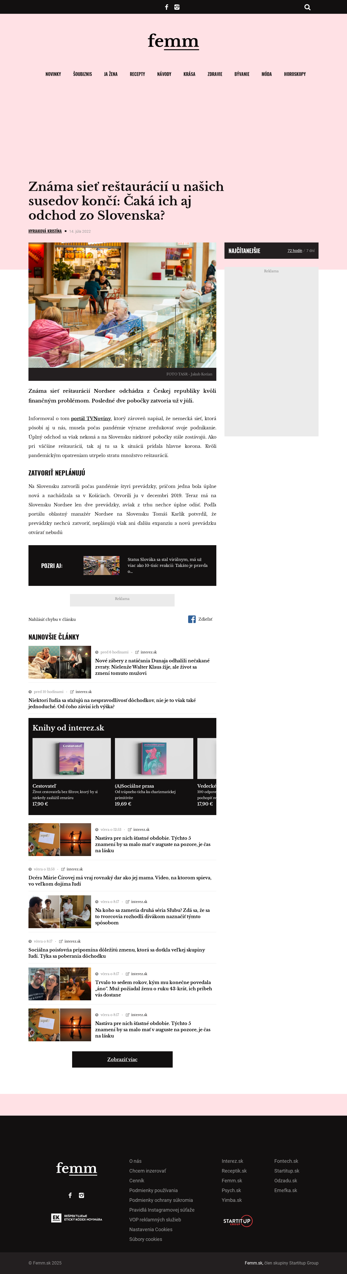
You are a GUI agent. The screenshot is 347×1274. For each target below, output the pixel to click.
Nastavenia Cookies (150, 1229)
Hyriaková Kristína (45, 231)
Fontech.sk (286, 1161)
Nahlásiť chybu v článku (52, 619)
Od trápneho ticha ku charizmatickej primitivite (145, 795)
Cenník (136, 1180)
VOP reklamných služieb (155, 1219)
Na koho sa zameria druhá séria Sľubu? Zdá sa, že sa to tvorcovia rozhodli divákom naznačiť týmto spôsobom (152, 916)
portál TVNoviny (91, 418)
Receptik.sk (234, 1171)
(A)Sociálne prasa (134, 786)
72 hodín (295, 250)
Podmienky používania (153, 1190)
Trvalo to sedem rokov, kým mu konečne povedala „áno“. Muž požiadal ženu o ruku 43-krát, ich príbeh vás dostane (153, 989)
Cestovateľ (44, 786)
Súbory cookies (145, 1239)
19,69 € (123, 804)
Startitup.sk (286, 1171)
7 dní (310, 250)
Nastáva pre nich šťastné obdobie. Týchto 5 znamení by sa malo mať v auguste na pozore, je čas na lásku (152, 844)
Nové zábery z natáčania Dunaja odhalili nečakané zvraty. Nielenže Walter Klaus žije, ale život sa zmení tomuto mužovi (152, 667)
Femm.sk (232, 1180)
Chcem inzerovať (147, 1171)
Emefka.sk (285, 1190)
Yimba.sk (232, 1200)
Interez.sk (232, 1161)
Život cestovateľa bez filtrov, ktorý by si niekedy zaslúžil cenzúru (65, 795)
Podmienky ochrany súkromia (161, 1200)
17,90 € (40, 804)
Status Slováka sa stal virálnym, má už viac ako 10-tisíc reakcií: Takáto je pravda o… (168, 565)
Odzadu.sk (285, 1180)
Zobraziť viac (122, 1059)
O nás (135, 1161)
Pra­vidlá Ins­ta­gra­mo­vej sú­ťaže (162, 1210)
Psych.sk (231, 1190)
